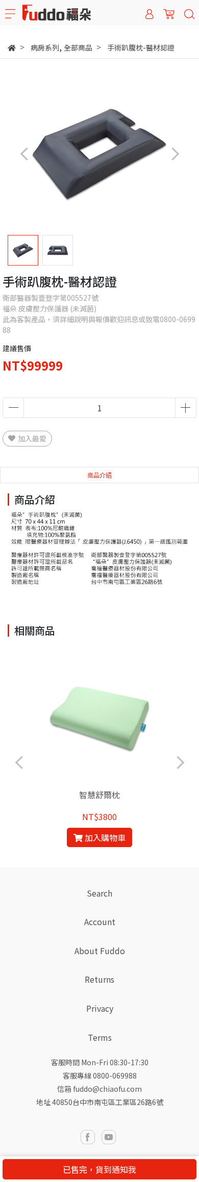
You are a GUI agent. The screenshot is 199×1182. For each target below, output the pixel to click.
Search (99, 893)
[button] (174, 153)
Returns (99, 979)
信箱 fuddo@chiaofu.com (99, 1088)
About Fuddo (99, 950)
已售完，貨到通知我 (99, 1169)
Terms (100, 1037)
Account (99, 921)
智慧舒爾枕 (99, 795)
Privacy (99, 1008)
